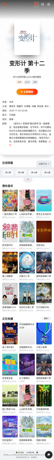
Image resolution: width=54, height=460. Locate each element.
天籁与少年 (24, 276)
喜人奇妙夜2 (8, 347)
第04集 (47, 172)
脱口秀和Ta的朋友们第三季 (10, 409)
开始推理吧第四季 (44, 409)
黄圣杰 (12, 106)
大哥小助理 (41, 347)
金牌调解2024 (9, 307)
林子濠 (48, 106)
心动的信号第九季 (27, 214)
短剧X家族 (41, 440)
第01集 (8, 172)
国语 (11, 119)
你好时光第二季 (26, 307)
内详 (11, 102)
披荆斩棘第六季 (43, 276)
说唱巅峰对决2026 (27, 347)
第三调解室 (7, 276)
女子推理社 (24, 378)
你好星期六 (7, 440)
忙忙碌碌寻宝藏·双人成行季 (44, 307)
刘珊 (34, 106)
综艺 (19, 82)
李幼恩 (40, 106)
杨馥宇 (20, 106)
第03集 (34, 172)
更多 (46, 318)
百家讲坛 (40, 245)
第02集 (21, 172)
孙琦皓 (27, 106)
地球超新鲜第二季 (27, 245)
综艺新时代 (7, 245)
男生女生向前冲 (43, 214)
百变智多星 (7, 378)
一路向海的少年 (9, 214)
